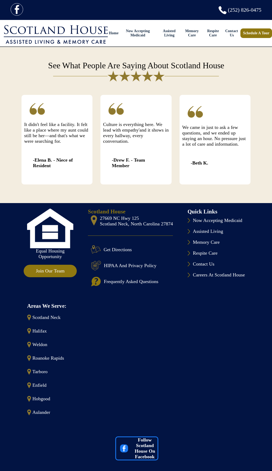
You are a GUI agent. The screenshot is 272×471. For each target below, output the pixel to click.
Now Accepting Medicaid (138, 33)
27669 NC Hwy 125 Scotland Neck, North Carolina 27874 (136, 221)
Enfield (39, 385)
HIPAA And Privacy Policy (130, 265)
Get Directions (118, 249)
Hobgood (41, 398)
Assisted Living (169, 33)
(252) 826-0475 (244, 10)
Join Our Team (50, 271)
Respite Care (213, 33)
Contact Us (231, 33)
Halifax (39, 331)
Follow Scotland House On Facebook (145, 448)
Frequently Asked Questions (131, 281)
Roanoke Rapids (48, 358)
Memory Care (192, 33)
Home (113, 33)
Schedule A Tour (256, 33)
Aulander (41, 412)
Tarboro (40, 371)
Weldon (39, 344)
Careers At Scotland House (219, 274)
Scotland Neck (46, 317)
